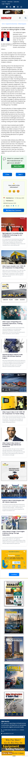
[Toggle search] (25, 18)
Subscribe (16, 1)
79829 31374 (14, 730)
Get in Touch (18, 166)
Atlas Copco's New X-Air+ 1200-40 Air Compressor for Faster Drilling (13, 413)
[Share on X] (15, 206)
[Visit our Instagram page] (17, 7)
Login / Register (6, 4)
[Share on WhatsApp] (18, 206)
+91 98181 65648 (7, 730)
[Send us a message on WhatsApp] (21, 7)
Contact (4, 1)
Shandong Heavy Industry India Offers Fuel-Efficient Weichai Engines (12, 356)
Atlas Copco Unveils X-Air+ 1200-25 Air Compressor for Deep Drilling (13, 267)
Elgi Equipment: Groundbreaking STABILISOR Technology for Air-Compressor (12, 235)
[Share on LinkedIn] (13, 206)
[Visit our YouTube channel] (14, 7)
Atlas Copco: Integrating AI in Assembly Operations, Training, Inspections (12, 323)
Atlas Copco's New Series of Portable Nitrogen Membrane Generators (11, 444)
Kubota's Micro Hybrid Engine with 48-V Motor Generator (13, 501)
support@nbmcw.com (8, 733)
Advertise (10, 1)
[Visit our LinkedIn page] (6, 7)
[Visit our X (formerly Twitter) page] (10, 7)
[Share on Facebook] (11, 206)
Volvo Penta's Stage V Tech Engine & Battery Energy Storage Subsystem (13, 533)
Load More (14, 574)
